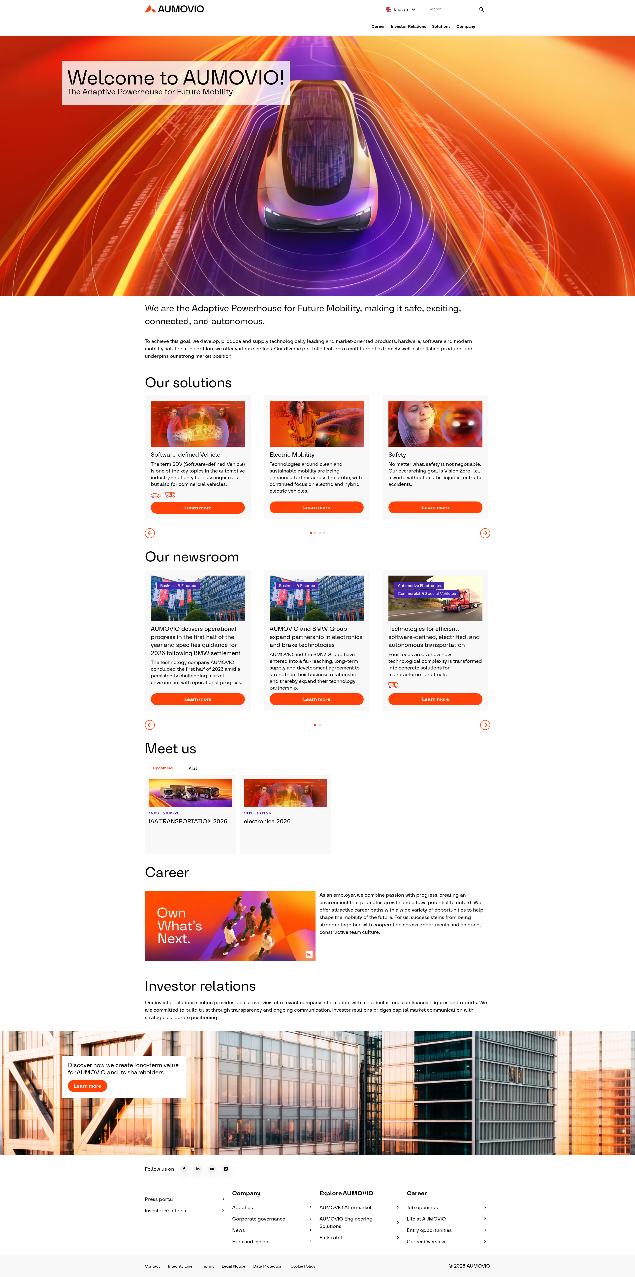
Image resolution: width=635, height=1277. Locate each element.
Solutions (441, 26)
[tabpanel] (317, 814)
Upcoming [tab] (163, 768)
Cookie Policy (302, 1266)
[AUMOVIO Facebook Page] (184, 1169)
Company (465, 26)
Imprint (207, 1266)
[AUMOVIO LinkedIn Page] (198, 1169)
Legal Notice (233, 1266)
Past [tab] (193, 768)
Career (378, 26)
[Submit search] (481, 9)
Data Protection (268, 1266)
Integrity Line (180, 1266)
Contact (152, 1266)
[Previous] (150, 533)
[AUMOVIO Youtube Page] (212, 1169)
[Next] (485, 533)
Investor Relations (408, 26)
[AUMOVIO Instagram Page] (226, 1169)
